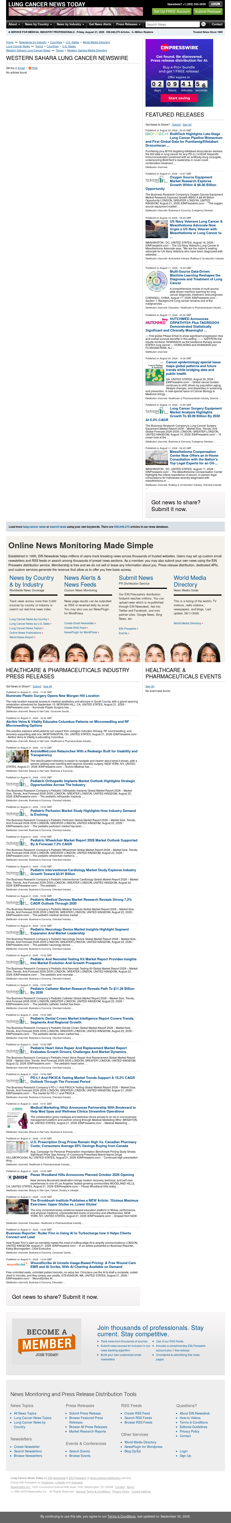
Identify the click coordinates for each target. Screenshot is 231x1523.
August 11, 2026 (169, 448)
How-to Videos (190, 1417)
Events (123, 633)
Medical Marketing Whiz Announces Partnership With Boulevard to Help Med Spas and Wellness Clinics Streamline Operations (83, 1109)
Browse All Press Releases (88, 1426)
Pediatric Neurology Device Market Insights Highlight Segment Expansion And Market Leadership (79, 931)
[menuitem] (35, 1417)
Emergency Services (202, 210)
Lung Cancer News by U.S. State (29, 623)
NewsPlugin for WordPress (80, 632)
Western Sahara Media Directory (87, 50)
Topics (39, 46)
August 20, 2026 (169, 130)
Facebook (47, 1482)
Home (10, 42)
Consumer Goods (60, 711)
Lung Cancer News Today (46, 4)
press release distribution (105, 1478)
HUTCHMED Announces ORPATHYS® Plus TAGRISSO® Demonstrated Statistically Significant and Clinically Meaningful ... (182, 324)
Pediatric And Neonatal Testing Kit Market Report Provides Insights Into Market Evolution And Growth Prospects (83, 960)
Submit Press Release (85, 1413)
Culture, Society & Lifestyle (65, 1190)
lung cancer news (34, 527)
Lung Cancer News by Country (28, 619)
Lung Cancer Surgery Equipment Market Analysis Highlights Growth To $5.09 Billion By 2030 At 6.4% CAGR (184, 414)
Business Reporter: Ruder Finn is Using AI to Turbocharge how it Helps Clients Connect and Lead (68, 1234)
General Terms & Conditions (93, 1491)
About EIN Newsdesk (195, 1413)
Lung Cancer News (18, 46)
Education (174, 307)
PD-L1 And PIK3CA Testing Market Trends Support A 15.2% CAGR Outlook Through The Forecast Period (82, 1079)
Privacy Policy (189, 1431)
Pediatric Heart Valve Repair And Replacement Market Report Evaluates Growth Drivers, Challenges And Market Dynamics (78, 1049)
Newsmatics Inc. (20, 1487)
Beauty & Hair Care (39, 711)
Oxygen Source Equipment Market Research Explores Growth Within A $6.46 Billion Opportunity (181, 183)
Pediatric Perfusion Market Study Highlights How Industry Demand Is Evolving (83, 812)
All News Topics (25, 1413)
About (13, 24)
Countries (56, 42)
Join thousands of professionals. (143, 1327)
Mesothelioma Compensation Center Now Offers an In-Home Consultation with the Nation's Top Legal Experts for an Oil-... (194, 457)
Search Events (79, 1451)
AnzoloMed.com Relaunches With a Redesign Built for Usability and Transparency (83, 753)
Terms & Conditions (194, 1422)
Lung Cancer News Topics (25, 628)
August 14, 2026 (169, 404)
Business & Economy (179, 210)
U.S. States (72, 42)
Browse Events (79, 1455)
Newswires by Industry (32, 42)
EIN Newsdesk (57, 1478)
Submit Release (208, 11)
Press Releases (127, 24)
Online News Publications (25, 632)
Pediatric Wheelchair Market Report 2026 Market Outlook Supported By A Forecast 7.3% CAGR (83, 842)
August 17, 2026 (169, 268)
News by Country (37, 24)
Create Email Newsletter (79, 623)
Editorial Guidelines (193, 1426)
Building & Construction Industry (207, 258)
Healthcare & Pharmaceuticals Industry (200, 307)
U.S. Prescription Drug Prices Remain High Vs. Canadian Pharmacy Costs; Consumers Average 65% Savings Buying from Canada (83, 1143)
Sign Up (185, 1455)
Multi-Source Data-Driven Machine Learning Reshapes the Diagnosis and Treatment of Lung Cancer (196, 277)
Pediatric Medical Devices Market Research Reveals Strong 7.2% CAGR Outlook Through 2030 (81, 901)
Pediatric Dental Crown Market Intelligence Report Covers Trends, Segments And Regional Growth (82, 1020)
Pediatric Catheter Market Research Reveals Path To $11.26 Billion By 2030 (82, 990)
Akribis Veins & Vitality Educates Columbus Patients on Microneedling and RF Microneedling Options (67, 723)
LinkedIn (60, 1482)
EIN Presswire (127, 628)
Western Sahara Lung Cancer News (28, 50)
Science (214, 398)
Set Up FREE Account (172, 11)
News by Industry (69, 24)
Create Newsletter (27, 1446)
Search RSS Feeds (138, 1417)
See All (187, 124)
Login (184, 1451)
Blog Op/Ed (133, 1451)
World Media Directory (96, 42)
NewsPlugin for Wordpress (143, 1446)
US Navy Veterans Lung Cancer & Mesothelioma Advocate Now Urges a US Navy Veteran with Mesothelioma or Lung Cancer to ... (196, 229)
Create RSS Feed (75, 627)
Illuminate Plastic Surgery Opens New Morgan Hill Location (52, 695)
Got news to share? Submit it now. (176, 505)
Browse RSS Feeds (138, 1422)
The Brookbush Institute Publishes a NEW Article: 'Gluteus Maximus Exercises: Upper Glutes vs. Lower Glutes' (84, 1202)
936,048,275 (113, 32)
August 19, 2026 (169, 217)
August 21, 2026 (169, 173)
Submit (176, 124)
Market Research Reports (87, 1431)
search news (58, 527)
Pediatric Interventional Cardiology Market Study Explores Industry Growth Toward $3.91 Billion (83, 871)
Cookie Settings (141, 1491)
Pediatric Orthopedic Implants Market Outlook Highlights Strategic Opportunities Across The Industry (82, 782)
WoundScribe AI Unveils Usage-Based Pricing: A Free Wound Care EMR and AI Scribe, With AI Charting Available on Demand (83, 1264)
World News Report (21, 637)
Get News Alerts (100, 24)
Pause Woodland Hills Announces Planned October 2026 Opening (82, 1174)
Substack (77, 1482)
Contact (217, 24)
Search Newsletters (28, 1451)
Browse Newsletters (28, 1455)
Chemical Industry (212, 484)
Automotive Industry (179, 258)
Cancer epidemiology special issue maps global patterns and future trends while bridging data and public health (193, 367)
